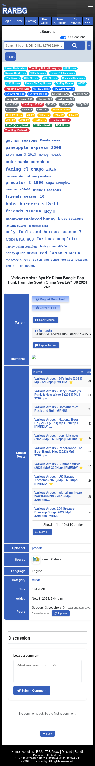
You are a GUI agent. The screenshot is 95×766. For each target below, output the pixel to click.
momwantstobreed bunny (30, 218)
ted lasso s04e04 (60, 253)
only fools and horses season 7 (44, 232)
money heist (50, 155)
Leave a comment (26, 655)
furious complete (56, 239)
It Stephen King (38, 225)
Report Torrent (47, 345)
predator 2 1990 (25, 183)
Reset (10, 56)
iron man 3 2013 (21, 155)
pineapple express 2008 (33, 148)
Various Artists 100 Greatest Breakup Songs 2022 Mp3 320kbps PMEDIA (54, 512)
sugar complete (58, 183)
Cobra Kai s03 (20, 239)
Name (37, 372)
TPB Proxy (52, 752)
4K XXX (88, 21)
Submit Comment (33, 690)
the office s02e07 (18, 260)
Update (62, 613)
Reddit (79, 752)
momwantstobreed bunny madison (28, 176)
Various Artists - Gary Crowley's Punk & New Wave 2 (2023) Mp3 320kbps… (57, 394)
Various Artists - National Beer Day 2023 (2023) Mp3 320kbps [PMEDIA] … (56, 423)
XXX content (76, 37)
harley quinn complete (21, 246)
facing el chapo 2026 (31, 169)
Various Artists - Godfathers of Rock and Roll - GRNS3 (56, 409)
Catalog (31, 21)
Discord (67, 752)
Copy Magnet (46, 319)
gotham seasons (21, 141)
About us (28, 752)
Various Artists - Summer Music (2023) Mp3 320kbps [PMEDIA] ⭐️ (58, 466)
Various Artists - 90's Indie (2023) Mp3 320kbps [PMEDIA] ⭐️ (58, 380)
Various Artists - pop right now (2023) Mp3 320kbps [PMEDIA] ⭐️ (58, 437)
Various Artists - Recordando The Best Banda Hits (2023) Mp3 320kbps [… (58, 451)
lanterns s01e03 (16, 225)
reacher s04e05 (18, 189)
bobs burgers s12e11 (32, 204)
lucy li (49, 211)
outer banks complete (27, 161)
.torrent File (47, 308)
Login (7, 21)
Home (18, 21)
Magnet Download (52, 299)
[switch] (63, 37)
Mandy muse (50, 141)
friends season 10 (25, 197)
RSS (39, 752)
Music (36, 580)
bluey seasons (70, 218)
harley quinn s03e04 (53, 246)
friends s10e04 (23, 211)
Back (48, 733)
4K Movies (76, 21)
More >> (43, 531)
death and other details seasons (60, 259)
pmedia (37, 548)
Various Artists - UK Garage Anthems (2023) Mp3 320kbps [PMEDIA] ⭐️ (56, 480)
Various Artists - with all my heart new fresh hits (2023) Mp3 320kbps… (58, 496)
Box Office (45, 21)
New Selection (60, 21)
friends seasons (47, 190)
